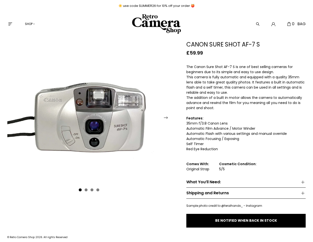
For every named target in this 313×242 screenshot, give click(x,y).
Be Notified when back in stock (246, 220)
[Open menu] (10, 24)
